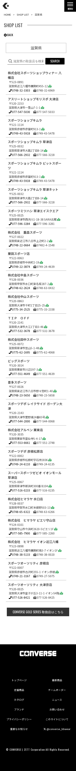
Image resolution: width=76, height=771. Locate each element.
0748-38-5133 (20, 554)
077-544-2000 (20, 421)
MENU (70, 8)
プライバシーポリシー (19, 719)
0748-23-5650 (20, 395)
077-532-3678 (20, 331)
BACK (10, 35)
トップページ (19, 680)
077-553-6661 (20, 443)
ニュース (57, 700)
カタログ (19, 700)
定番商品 (19, 690)
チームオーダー (57, 690)
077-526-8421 (20, 597)
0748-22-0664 (20, 245)
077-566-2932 (20, 155)
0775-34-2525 (20, 309)
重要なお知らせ (19, 729)
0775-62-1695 (20, 352)
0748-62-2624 (20, 288)
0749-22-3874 (20, 266)
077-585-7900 (20, 533)
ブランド (19, 709)
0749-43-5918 (20, 133)
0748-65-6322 (20, 512)
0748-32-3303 (20, 90)
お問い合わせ (57, 709)
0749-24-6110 (20, 464)
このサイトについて (57, 719)
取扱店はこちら (38, 612)
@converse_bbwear (58, 729)
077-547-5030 (20, 112)
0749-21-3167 (20, 576)
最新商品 (57, 680)
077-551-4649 (20, 374)
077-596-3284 (20, 224)
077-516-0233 (20, 490)
